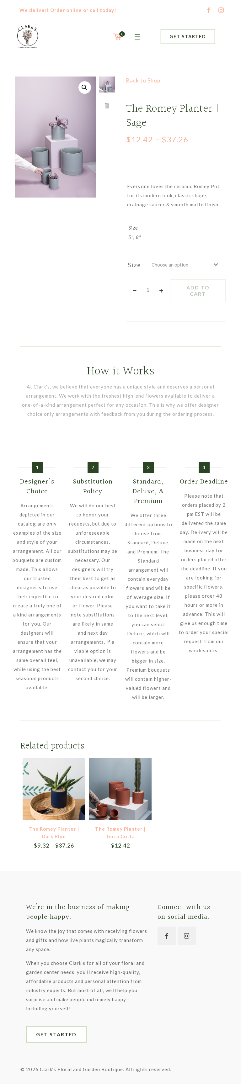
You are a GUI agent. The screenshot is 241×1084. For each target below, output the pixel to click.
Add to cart (198, 290)
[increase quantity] (161, 290)
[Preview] (76, 780)
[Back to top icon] (210, 1071)
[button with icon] (167, 936)
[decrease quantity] (134, 290)
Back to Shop (143, 80)
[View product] (76, 766)
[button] (84, 87)
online (74, 10)
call (94, 10)
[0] (116, 37)
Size (134, 264)
